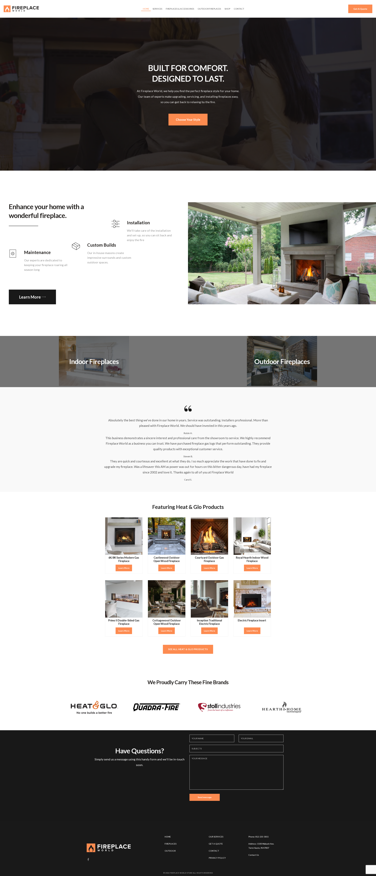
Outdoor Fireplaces (209, 9)
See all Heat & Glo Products (188, 649)
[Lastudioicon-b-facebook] (88, 859)
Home (146, 9)
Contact (239, 9)
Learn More (123, 568)
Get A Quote (360, 8)
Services (157, 9)
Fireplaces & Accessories (180, 9)
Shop (227, 9)
